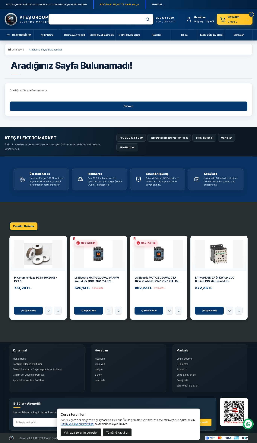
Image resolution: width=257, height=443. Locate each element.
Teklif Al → (158, 4)
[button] (28, 311)
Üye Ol (210, 21)
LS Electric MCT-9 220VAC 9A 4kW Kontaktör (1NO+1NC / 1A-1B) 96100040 (97, 279)
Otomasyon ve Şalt (74, 35)
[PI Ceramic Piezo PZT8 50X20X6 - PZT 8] (38, 254)
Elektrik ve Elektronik (102, 35)
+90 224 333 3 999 (131, 137)
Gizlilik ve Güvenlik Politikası (77, 424)
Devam (128, 106)
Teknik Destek (204, 137)
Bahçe (184, 35)
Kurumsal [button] (20, 350)
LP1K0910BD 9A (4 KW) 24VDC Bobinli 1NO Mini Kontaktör (214, 279)
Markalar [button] (183, 350)
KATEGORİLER (21, 35)
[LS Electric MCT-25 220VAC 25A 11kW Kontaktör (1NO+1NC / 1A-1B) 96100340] (158, 254)
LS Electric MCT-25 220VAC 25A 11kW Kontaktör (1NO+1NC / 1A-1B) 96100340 (157, 279)
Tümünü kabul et (117, 432)
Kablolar (156, 35)
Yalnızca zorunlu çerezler (81, 432)
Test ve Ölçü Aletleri (211, 35)
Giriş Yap (199, 21)
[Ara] (147, 19)
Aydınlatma (47, 35)
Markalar (239, 35)
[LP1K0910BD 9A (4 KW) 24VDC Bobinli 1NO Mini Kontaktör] (219, 254)
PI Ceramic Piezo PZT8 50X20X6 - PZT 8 (35, 279)
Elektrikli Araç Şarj (129, 35)
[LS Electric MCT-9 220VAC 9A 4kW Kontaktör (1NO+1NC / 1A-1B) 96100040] (98, 254)
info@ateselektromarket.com (169, 137)
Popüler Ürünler (23, 226)
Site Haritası (127, 147)
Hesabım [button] (101, 350)
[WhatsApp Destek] (248, 424)
